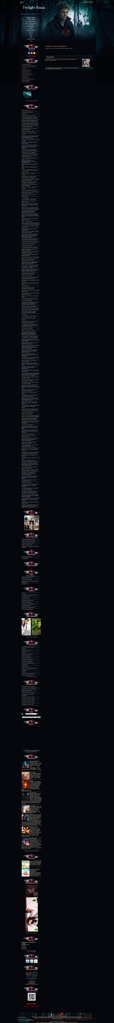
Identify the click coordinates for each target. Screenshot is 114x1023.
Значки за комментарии (27, 556)
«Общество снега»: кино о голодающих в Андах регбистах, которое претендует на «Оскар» (30, 449)
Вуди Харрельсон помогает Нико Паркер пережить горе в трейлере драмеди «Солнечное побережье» (30, 439)
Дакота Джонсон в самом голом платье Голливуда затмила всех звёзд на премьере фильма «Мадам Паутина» (30, 399)
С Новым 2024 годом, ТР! (27, 482)
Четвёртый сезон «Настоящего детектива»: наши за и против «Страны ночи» (30, 358)
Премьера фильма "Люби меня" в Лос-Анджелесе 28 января (30, 185)
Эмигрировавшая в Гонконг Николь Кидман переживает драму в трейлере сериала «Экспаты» (30, 499)
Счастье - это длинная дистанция (28, 668)
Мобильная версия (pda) (57, 1018)
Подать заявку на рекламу (31, 636)
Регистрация (85, 2)
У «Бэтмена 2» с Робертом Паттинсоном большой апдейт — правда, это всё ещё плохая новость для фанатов (30, 266)
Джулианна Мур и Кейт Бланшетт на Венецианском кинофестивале (29, 260)
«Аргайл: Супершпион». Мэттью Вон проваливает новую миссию (29, 390)
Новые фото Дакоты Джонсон (28, 424)
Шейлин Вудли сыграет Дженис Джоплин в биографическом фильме (30, 252)
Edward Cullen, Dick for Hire (27, 654)
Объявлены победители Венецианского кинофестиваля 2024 (30, 255)
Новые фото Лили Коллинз (27, 221)
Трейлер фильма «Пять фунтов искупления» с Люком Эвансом (28, 288)
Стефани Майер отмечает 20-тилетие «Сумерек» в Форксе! (29, 129)
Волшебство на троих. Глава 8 (28, 702)
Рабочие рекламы (26, 80)
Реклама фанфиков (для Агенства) (29, 65)
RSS (92, 2)
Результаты (29, 950)
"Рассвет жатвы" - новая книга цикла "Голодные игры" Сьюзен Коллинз (29, 177)
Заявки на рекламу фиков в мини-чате (32, 751)
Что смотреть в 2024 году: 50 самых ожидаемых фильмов (29, 480)
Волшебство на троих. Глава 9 (28, 700)
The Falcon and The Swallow (27, 659)
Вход (90, 2)
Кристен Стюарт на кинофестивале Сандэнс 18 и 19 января (29, 443)
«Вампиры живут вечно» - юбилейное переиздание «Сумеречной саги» (29, 182)
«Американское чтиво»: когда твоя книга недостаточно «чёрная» (30, 383)
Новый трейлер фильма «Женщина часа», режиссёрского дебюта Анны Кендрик (30, 239)
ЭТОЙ (36, 873)
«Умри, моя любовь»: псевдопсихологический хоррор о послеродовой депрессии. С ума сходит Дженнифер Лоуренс (29, 161)
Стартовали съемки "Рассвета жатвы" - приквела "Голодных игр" (30, 156)
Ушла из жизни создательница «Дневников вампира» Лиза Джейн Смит (30, 180)
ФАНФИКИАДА (25, 558)
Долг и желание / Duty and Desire (28, 673)
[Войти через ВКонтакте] (29, 53)
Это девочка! (24, 314)
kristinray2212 (28, 984)
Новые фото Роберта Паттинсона (28, 243)
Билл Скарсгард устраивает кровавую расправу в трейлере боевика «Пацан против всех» (30, 364)
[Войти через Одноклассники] (34, 53)
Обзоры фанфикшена (26, 605)
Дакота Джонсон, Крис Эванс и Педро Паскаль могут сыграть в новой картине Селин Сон (29, 402)
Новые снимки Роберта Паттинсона (29, 190)
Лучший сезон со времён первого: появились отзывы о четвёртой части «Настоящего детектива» (29, 473)
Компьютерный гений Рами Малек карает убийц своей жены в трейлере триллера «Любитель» (30, 205)
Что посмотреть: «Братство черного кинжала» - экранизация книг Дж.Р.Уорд (29, 150)
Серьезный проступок (26, 650)
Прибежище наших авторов (27, 600)
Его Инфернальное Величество (28, 646)
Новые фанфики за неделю (27, 78)
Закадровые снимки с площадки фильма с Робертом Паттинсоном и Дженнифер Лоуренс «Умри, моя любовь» (30, 262)
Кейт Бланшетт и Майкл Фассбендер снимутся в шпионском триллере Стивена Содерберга (30, 431)
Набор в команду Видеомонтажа (28, 539)
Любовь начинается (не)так (27, 675)
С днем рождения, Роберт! (27, 112)
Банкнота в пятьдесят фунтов (28, 662)
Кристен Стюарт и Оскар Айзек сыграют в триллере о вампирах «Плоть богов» (30, 307)
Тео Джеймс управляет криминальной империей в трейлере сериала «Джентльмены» (29, 367)
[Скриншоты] (86, 63)
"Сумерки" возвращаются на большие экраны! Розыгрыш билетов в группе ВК (29, 118)
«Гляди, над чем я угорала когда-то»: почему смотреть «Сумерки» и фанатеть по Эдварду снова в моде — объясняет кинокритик (30, 146)
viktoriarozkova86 (34, 984)
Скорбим (24, 319)
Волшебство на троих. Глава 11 (28, 692)
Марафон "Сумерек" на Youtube (28, 131)
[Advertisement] (69, 52)
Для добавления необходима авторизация (31, 750)
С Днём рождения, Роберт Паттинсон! (29, 298)
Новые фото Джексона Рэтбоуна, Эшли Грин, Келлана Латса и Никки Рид (30, 278)
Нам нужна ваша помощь (27, 275)
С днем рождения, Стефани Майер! (29, 199)
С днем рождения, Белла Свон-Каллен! (30, 247)
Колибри (23, 671)
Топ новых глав (25, 77)
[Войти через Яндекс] (31, 53)
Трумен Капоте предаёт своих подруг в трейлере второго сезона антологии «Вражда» (30, 477)
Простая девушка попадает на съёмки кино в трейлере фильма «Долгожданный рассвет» (30, 406)
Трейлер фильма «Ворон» (27, 328)
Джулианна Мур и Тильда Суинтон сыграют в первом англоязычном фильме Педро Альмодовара (30, 422)
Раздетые (24, 652)
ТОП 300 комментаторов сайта (32, 100)
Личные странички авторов (27, 609)
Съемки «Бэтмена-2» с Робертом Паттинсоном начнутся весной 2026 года (30, 153)
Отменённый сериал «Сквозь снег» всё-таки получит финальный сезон (30, 322)
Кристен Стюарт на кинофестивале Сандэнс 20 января (29, 436)
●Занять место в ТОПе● (32, 676)
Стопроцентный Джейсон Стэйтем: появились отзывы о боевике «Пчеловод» (30, 461)
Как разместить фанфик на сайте (28, 595)
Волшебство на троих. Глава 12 (28, 686)
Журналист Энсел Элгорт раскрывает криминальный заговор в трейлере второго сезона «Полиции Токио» (30, 464)
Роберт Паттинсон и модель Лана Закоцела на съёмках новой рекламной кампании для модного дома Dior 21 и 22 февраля (30, 374)
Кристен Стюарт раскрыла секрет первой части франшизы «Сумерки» (30, 380)
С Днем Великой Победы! (27, 300)
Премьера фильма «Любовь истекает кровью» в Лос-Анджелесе (29, 343)
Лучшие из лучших (26, 598)
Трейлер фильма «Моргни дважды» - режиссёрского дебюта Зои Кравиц (29, 312)
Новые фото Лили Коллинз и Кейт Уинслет (30, 257)
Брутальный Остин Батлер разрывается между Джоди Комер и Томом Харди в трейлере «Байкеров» (30, 351)
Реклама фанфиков (26, 64)
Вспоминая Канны (25, 285)
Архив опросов (33, 950)
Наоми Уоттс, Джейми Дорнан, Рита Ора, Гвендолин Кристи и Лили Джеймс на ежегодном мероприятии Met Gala (30, 303)
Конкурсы (24, 68)
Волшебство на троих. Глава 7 (28, 704)
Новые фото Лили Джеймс (27, 413)
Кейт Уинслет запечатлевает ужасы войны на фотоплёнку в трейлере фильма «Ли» (30, 309)
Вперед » (91, 67)
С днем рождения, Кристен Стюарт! (29, 316)
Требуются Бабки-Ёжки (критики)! (28, 541)
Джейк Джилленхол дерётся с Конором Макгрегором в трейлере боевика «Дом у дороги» (30, 427)
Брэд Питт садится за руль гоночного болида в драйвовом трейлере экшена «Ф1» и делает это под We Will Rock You (30, 270)
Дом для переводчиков (26, 602)
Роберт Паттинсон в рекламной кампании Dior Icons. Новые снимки (30, 232)
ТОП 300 (24, 593)
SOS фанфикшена (25, 596)
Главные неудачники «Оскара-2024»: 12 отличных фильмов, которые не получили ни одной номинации (30, 340)
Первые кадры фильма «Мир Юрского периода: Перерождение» (29, 249)
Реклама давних (25, 81)
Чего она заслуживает (26, 657)
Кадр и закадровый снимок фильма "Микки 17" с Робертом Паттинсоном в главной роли (30, 224)
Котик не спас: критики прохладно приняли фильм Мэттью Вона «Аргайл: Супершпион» (30, 416)
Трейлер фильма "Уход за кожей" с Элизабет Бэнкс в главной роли (29, 273)
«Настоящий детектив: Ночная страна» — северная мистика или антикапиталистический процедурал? (30, 446)
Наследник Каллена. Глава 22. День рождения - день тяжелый (29, 690)
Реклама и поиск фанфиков (54, 48)
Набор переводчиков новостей (28, 542)
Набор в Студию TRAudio (27, 544)
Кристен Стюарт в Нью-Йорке (28, 329)
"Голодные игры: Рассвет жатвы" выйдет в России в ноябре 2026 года (30, 126)
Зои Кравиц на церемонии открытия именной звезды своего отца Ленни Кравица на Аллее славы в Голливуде (30, 325)
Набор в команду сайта (27, 74)
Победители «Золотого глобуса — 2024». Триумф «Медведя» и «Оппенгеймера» (30, 470)
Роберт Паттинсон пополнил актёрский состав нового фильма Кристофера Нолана (30, 208)
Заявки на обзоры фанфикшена (28, 607)
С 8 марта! (24, 113)
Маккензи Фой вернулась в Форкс (28, 115)
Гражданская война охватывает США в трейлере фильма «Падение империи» (30, 419)
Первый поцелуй (25, 666)
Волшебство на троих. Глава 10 (28, 697)
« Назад (86, 67)
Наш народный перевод (27, 579)
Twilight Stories (25, 670)
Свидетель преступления (27, 661)
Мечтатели (24, 648)
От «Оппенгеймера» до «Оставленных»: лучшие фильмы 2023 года (30, 489)
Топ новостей (25, 75)
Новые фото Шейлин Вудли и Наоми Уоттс (30, 241)
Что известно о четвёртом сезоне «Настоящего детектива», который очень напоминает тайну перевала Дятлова (30, 492)
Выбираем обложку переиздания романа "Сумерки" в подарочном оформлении (30, 121)
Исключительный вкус (26, 655)
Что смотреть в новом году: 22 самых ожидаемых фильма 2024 (29, 468)
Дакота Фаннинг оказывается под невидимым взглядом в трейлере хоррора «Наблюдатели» (30, 354)
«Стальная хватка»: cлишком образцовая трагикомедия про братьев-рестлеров (30, 453)
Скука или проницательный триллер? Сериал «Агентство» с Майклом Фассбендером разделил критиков (29, 211)
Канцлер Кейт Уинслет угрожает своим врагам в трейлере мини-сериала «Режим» (30, 410)
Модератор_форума (60, 67)
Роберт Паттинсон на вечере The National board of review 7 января (30, 192)
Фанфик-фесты (25, 583)
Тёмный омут (25, 664)
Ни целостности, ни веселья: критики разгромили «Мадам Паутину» (29, 396)
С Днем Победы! (25, 171)
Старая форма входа (31, 55)
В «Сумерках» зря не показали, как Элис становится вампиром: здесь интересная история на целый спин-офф (30, 136)
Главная (80, 2)
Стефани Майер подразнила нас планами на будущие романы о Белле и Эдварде (30, 124)
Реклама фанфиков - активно (28, 67)
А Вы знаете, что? (26, 71)
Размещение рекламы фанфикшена (32, 850)
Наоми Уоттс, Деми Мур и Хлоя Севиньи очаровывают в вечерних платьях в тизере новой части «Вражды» (30, 495)
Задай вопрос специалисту (27, 577)
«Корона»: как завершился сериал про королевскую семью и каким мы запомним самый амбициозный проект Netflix (30, 505)
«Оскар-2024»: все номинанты (28, 434)
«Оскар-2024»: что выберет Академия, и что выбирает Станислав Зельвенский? (30, 337)
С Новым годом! (25, 197)
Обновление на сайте (26, 110)
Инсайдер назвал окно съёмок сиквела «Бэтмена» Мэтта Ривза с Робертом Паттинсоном (30, 485)
